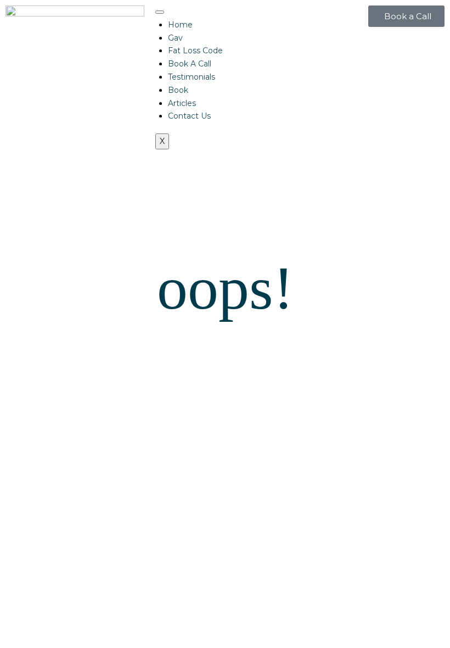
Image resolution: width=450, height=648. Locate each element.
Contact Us (189, 116)
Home (180, 25)
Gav (175, 38)
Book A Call (189, 64)
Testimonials (191, 77)
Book (178, 90)
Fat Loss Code (195, 50)
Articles (182, 103)
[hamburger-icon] (159, 12)
